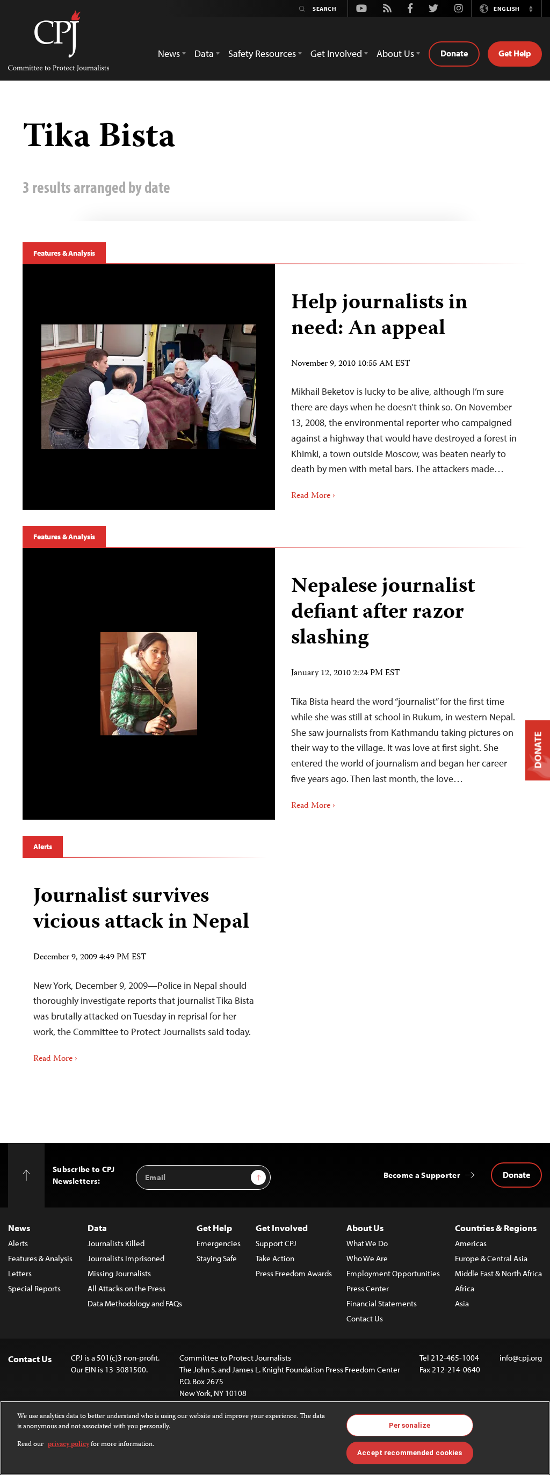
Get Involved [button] (336, 53)
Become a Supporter (421, 1175)
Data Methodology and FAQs (135, 1303)
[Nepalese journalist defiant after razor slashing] (148, 683)
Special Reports (34, 1288)
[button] (530, 8)
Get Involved (282, 1227)
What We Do (367, 1243)
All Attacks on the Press (126, 1288)
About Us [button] (395, 53)
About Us (364, 1227)
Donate (454, 53)
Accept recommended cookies (409, 1453)
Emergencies (219, 1243)
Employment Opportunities (393, 1273)
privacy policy (68, 1444)
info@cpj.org (521, 1358)
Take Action (275, 1258)
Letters (20, 1273)
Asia (462, 1303)
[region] (275, 1438)
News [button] (169, 53)
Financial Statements (381, 1303)
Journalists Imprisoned (126, 1258)
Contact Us (364, 1318)
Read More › (313, 496)
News (19, 1227)
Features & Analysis (64, 253)
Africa (464, 1288)
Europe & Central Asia (491, 1258)
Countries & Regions (496, 1227)
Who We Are (367, 1258)
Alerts (42, 846)
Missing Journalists (119, 1273)
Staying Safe (217, 1258)
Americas (471, 1243)
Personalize (409, 1425)
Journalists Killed (116, 1243)
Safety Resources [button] (262, 53)
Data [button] (204, 53)
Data (97, 1227)
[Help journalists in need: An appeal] (148, 386)
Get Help (514, 53)
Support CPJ (276, 1243)
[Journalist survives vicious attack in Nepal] (145, 970)
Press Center (367, 1288)
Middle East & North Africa (498, 1273)
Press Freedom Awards (294, 1273)
